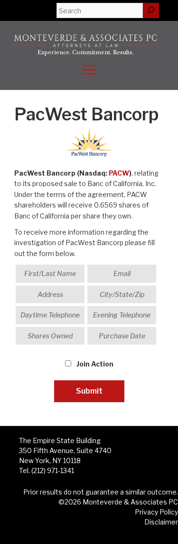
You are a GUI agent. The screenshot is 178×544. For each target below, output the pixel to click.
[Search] (151, 10)
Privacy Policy (156, 512)
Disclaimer (161, 522)
